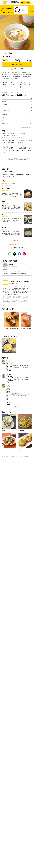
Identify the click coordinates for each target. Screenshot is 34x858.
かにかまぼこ (5, 104)
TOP (2, 456)
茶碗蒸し (13, 456)
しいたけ (4, 107)
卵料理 (7, 456)
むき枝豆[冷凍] (5, 110)
